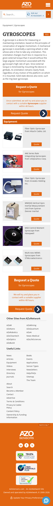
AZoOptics (11, 339)
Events (29, 359)
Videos (10, 366)
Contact (10, 394)
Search (10, 387)
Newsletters (31, 369)
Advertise (11, 398)
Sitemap (30, 376)
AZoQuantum (32, 328)
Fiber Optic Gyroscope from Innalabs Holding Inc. (35, 181)
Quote (36, 144)
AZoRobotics (12, 332)
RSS (47, 34)
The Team (30, 380)
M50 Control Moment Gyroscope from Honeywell (34, 231)
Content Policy (13, 411)
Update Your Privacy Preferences (28, 497)
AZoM (9, 325)
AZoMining (31, 325)
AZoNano (11, 328)
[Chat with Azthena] (46, 500)
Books (29, 355)
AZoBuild (11, 343)
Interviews (11, 369)
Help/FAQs (31, 373)
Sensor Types (32, 366)
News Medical (32, 336)
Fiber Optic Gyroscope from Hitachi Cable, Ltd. (35, 130)
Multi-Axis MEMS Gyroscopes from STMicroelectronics (33, 255)
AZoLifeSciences (33, 339)
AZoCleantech (13, 336)
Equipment (8, 25)
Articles (10, 359)
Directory (11, 373)
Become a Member (15, 391)
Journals (10, 376)
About (9, 383)
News (9, 355)
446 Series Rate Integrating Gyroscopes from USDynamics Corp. (35, 156)
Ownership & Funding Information (16, 416)
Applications (32, 362)
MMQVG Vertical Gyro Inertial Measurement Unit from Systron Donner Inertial (35, 207)
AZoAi (29, 332)
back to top (43, 425)
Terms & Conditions (15, 401)
